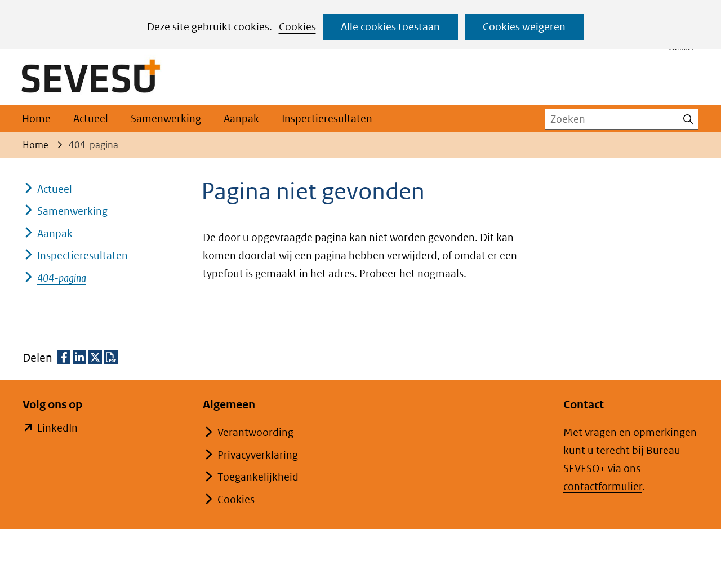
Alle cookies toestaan (390, 26)
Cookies (297, 26)
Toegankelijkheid (258, 476)
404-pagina (61, 278)
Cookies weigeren (524, 26)
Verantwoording (255, 432)
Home (36, 118)
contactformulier (602, 486)
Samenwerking (166, 118)
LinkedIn (57, 429)
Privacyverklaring (257, 454)
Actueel (90, 118)
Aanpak (241, 118)
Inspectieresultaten (327, 118)
